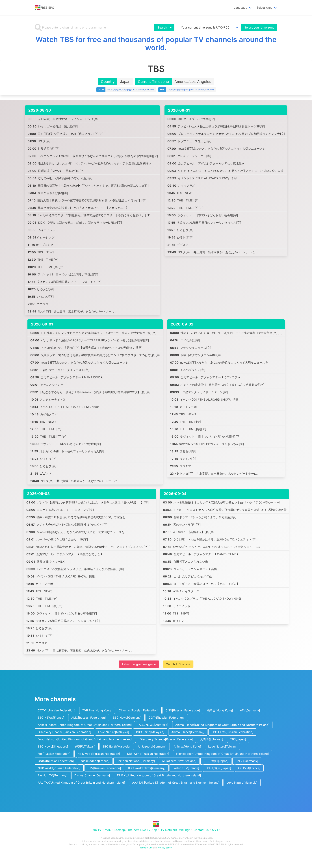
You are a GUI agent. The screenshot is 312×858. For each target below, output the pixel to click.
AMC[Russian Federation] (88, 717)
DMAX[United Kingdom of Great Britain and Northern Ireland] (159, 775)
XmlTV (96, 830)
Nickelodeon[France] (95, 761)
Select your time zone (259, 27)
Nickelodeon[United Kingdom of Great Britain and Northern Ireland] (222, 753)
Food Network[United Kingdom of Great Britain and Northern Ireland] (85, 739)
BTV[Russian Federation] (104, 768)
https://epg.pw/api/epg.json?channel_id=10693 (130, 89)
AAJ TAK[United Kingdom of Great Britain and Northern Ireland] (81, 782)
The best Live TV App (142, 830)
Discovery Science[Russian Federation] (166, 739)
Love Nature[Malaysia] (113, 732)
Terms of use (146, 847)
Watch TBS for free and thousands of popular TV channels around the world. (156, 43)
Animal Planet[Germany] (187, 732)
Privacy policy (164, 847)
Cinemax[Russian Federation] (139, 710)
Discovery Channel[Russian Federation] (64, 732)
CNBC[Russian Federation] (56, 761)
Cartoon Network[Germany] (135, 761)
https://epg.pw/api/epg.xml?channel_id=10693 (191, 89)
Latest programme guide (139, 664)
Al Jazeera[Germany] (152, 746)
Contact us (201, 830)
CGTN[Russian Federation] (167, 717)
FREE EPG (47, 7)
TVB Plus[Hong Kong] (97, 710)
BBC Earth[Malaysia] (150, 732)
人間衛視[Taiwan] (211, 739)
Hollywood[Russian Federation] (98, 753)
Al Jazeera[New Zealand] (179, 761)
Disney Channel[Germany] (92, 775)
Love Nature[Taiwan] (222, 746)
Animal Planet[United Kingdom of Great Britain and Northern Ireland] (85, 725)
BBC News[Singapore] (53, 746)
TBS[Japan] (238, 739)
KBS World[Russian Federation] (148, 753)
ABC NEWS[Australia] (153, 725)
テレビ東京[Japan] (218, 768)
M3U (108, 830)
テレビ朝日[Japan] (215, 761)
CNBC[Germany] (246, 761)
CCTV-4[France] (249, 768)
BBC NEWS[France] (51, 717)
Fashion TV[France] (186, 768)
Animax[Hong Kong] (187, 746)
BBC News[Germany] (127, 717)
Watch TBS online (178, 664)
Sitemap (119, 830)
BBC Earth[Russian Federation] (232, 732)
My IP (216, 830)
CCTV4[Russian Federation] (56, 710)
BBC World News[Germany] (147, 768)
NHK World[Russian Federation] (59, 768)
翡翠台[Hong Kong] (220, 710)
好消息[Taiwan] (85, 746)
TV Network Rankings (175, 830)
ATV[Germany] (250, 710)
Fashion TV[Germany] (52, 775)
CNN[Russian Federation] (183, 710)
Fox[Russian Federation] (54, 753)
